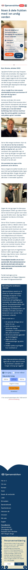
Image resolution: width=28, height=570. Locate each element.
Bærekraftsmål (6, 505)
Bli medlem (4, 501)
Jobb (3, 498)
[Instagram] (6, 567)
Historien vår (5, 511)
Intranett (4, 515)
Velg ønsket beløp (8, 376)
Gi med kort (18, 55)
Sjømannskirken (10, 6)
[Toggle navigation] (25, 5)
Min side (4, 518)
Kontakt (3, 488)
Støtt (21, 5)
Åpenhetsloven (6, 508)
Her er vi (4, 481)
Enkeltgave (10, 40)
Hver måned (10, 42)
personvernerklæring (14, 399)
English (3, 522)
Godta (19, 564)
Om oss (3, 484)
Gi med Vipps (9, 54)
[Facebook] (2, 567)
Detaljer (12, 560)
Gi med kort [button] (14, 391)
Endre (9, 564)
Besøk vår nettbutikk (8, 494)
